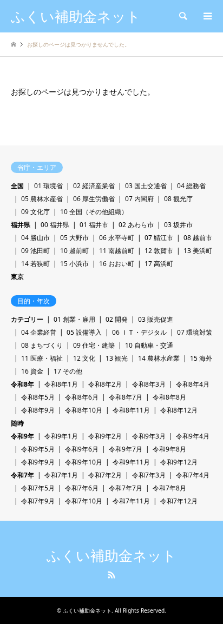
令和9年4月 (192, 436)
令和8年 (22, 384)
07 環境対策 (194, 332)
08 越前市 (197, 237)
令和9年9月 (38, 462)
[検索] (182, 16)
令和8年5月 (38, 397)
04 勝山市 (35, 237)
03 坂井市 (178, 224)
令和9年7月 (125, 449)
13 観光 (117, 358)
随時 (17, 423)
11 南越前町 (116, 250)
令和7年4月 (192, 475)
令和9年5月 (38, 449)
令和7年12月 (179, 501)
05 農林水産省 (42, 198)
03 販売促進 (155, 319)
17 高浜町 (159, 263)
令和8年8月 (169, 397)
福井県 (20, 224)
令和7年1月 (61, 475)
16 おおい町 (116, 263)
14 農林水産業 (159, 358)
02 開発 (117, 319)
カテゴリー (27, 319)
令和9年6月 (82, 449)
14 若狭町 (35, 263)
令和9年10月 (83, 462)
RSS (111, 575)
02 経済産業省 (94, 185)
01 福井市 (94, 224)
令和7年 (22, 475)
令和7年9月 (38, 501)
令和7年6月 (82, 488)
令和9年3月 (149, 436)
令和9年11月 (131, 462)
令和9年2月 (105, 436)
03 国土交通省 (146, 185)
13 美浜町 (197, 250)
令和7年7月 (125, 488)
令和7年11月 (131, 501)
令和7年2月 (105, 475)
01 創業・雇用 (74, 319)
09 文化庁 (35, 211)
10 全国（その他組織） (94, 211)
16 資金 (32, 371)
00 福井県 (55, 224)
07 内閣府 (139, 198)
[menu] (207, 16)
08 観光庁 (178, 198)
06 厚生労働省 (94, 198)
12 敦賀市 (159, 250)
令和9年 (22, 436)
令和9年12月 (179, 462)
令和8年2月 (105, 384)
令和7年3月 (149, 475)
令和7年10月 (83, 501)
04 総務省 (191, 185)
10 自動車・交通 (149, 345)
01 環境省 (48, 185)
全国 (17, 185)
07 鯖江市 (159, 237)
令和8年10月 (83, 410)
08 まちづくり (42, 345)
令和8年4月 (192, 384)
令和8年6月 (82, 397)
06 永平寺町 (116, 237)
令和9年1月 (61, 436)
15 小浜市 (74, 263)
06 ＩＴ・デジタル (139, 332)
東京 (17, 276)
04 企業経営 (38, 332)
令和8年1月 (61, 384)
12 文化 (84, 358)
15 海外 (201, 358)
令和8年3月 (149, 384)
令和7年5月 (38, 488)
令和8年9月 (38, 410)
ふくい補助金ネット (111, 556)
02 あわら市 (136, 224)
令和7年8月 (169, 488)
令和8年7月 (125, 397)
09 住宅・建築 (94, 345)
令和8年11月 (131, 410)
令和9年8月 (169, 449)
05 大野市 (74, 237)
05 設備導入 (84, 332)
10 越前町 (74, 250)
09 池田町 (35, 250)
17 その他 (68, 371)
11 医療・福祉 (42, 358)
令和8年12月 (179, 410)
